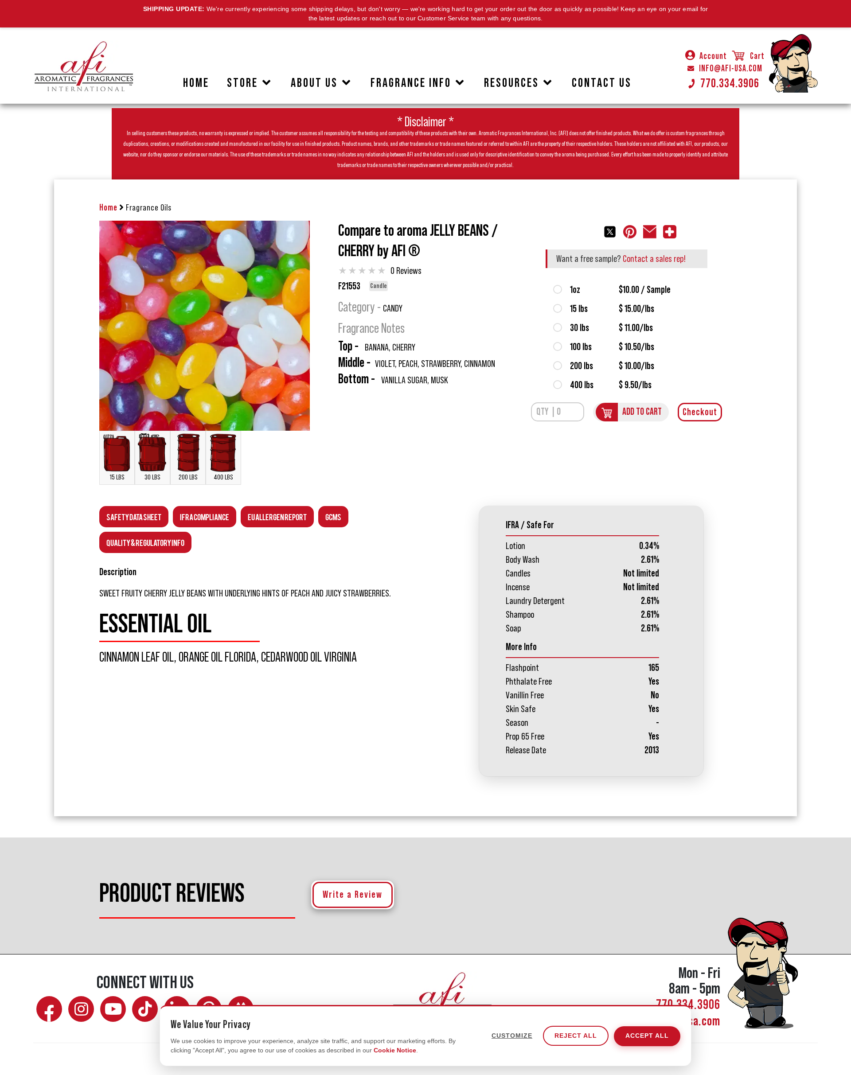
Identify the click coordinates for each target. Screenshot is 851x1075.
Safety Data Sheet (133, 516)
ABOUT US (314, 83)
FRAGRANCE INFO (411, 83)
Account (713, 56)
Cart (756, 56)
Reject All (575, 1036)
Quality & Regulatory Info (145, 542)
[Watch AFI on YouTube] (113, 1009)
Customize (512, 1036)
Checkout (700, 412)
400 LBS (223, 477)
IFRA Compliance (204, 516)
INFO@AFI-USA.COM (730, 68)
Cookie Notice (395, 1050)
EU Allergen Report (277, 516)
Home (108, 207)
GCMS (333, 516)
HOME (196, 83)
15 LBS (117, 477)
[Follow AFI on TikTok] (145, 1009)
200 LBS (188, 477)
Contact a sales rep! (654, 259)
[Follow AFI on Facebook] (49, 1009)
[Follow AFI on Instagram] (81, 1009)
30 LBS (152, 477)
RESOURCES (511, 83)
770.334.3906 (729, 83)
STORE (242, 83)
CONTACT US (602, 83)
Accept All (647, 1036)
